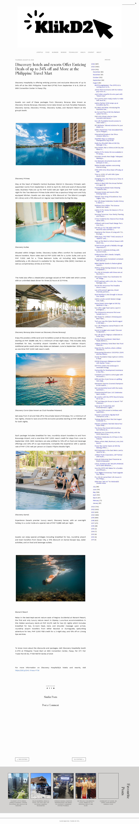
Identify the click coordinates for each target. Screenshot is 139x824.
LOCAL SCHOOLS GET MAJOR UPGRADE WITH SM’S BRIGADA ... (109, 464)
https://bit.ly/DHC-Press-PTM (27, 670)
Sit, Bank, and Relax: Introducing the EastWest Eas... (107, 108)
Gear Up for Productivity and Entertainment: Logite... (104, 406)
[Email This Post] (53, 688)
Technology (73, 52)
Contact (91, 52)
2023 (93, 507)
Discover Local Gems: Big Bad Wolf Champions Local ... (107, 415)
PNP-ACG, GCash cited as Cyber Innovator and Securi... (106, 117)
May (94, 492)
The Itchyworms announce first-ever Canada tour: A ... (107, 313)
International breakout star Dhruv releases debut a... (106, 135)
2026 (93, 64)
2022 (93, 509)
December (97, 72)
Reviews (63, 52)
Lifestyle (39, 52)
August (95, 83)
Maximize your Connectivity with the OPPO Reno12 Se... (107, 433)
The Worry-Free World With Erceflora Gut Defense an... (108, 429)
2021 (93, 512)
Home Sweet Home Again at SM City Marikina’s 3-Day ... (107, 304)
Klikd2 (62, 821)
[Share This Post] (49, 688)
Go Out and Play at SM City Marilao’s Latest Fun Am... (107, 113)
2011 (92, 540)
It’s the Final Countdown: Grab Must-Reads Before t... (107, 340)
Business (55, 52)
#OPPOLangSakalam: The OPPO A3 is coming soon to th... (108, 86)
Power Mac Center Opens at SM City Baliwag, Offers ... (107, 446)
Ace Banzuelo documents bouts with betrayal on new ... (107, 162)
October (96, 77)
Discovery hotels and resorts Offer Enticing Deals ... (107, 193)
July (94, 487)
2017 (93, 523)
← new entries (22, 759)
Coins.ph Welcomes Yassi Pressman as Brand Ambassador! (108, 460)
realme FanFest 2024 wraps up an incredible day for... (106, 104)
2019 (93, 518)
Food (47, 52)
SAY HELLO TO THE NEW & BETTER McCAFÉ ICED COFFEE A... (107, 228)
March (95, 498)
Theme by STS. (74, 821)
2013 (93, 534)
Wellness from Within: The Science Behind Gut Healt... (107, 206)
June (95, 489)
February (96, 500)
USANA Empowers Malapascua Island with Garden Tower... (107, 362)
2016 (93, 526)
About (99, 52)
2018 (93, 520)
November (97, 74)
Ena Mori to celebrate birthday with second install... (107, 251)
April (95, 495)
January (96, 503)
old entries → (79, 759)
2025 (93, 67)
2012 (93, 537)
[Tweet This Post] (47, 688)
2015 (93, 529)
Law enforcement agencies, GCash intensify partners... (107, 291)
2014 (93, 531)
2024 (93, 69)
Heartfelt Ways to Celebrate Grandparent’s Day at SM (104, 139)
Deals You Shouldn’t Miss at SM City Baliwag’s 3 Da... (107, 144)
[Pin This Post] (51, 688)
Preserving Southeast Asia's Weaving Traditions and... (107, 188)
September (97, 80)
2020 (93, 515)
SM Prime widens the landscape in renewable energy (107, 366)
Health (82, 52)
